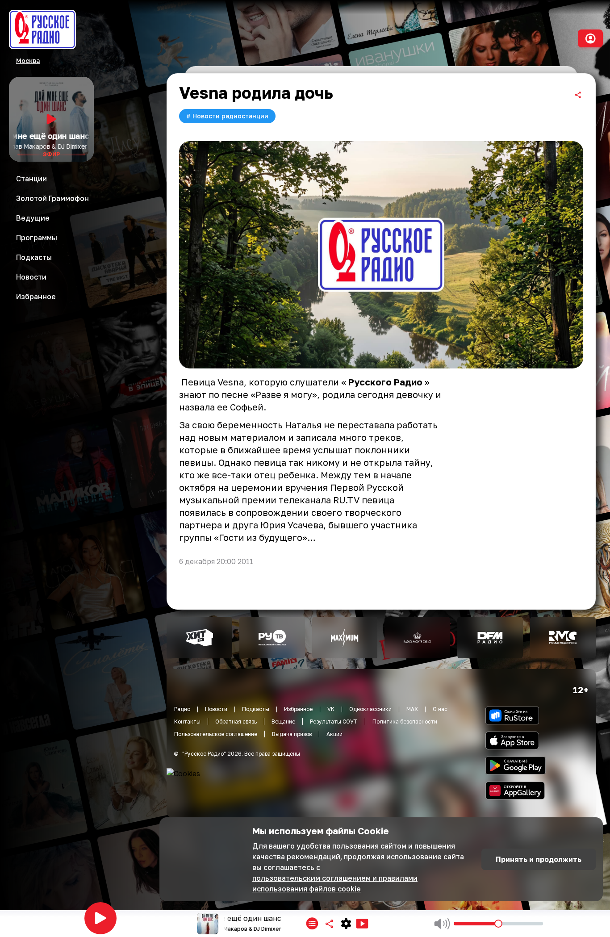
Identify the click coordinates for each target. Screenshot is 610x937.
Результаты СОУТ (334, 721)
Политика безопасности (404, 721)
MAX (412, 709)
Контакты (187, 721)
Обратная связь (236, 721)
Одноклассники (370, 709)
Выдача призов (292, 734)
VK (330, 709)
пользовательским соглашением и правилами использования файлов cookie (335, 883)
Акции (334, 734)
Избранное (298, 709)
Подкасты (255, 709)
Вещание (283, 721)
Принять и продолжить (538, 859)
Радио (182, 709)
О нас (440, 709)
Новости (216, 709)
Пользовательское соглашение (215, 734)
